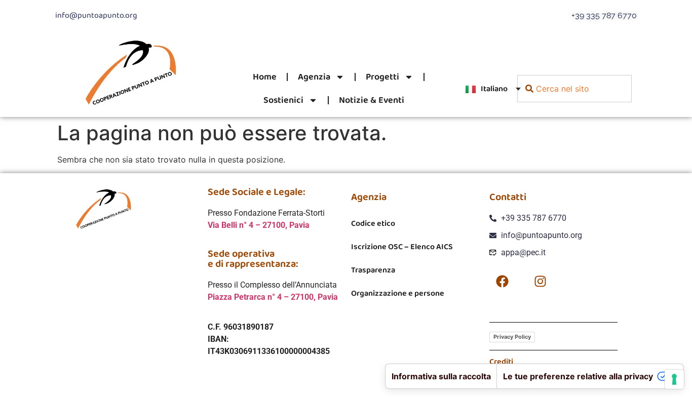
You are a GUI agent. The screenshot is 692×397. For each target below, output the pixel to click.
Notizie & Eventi (371, 100)
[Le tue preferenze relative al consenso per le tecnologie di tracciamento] (674, 379)
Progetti (382, 77)
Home (265, 77)
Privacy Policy (512, 336)
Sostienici (283, 100)
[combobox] (574, 88)
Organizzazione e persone (397, 293)
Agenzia (314, 77)
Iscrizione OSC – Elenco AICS (402, 247)
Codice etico (373, 223)
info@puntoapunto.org (96, 15)
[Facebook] (502, 281)
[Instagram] (540, 281)
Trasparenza (373, 270)
